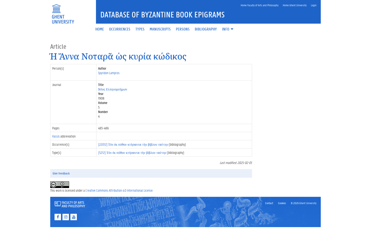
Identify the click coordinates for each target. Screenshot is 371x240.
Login (313, 5)
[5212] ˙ (132, 152)
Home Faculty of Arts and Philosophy (259, 5)
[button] (228, 29)
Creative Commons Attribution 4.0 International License (119, 190)
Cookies (282, 203)
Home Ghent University (295, 5)
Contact (269, 203)
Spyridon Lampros (109, 72)
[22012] (133, 144)
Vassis (56, 136)
